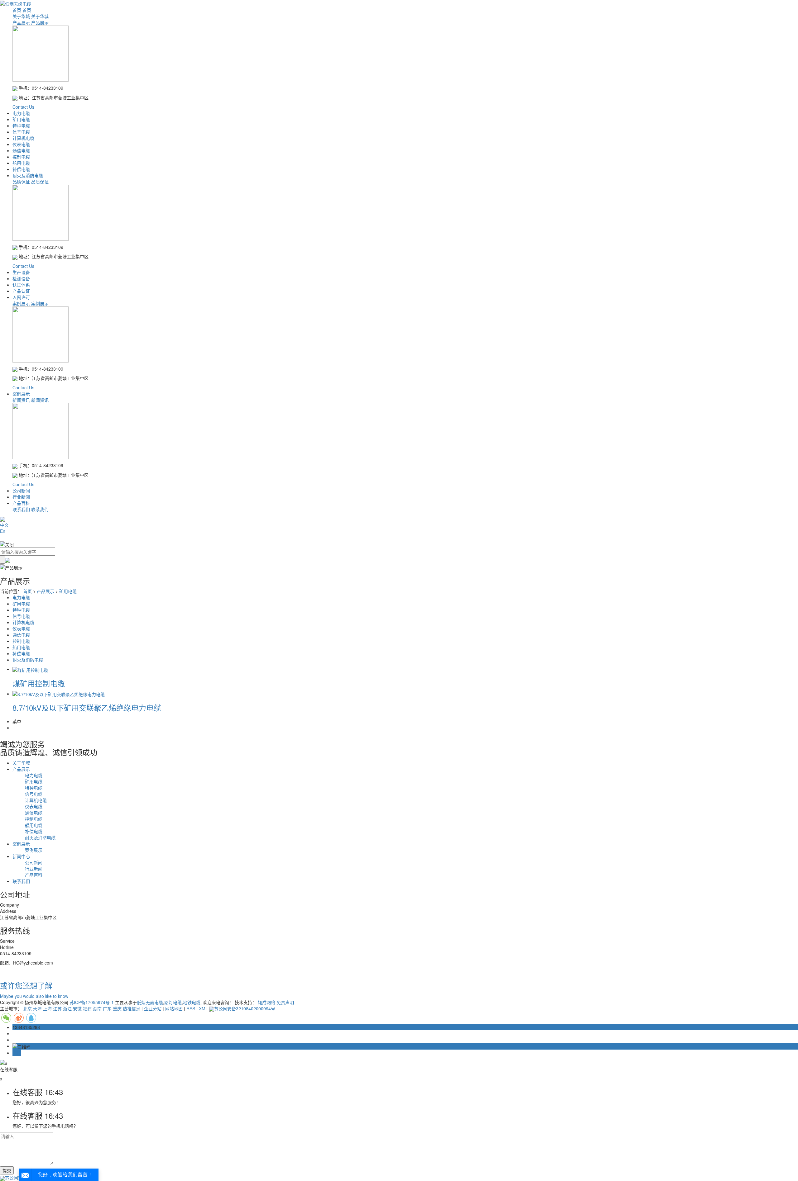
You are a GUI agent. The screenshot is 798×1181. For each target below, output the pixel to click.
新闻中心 (21, 856)
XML (203, 1008)
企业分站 (152, 1008)
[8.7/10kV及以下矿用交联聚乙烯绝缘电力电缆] (58, 693)
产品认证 (21, 291)
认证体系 (21, 285)
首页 (16, 10)
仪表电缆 (21, 144)
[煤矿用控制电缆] (30, 669)
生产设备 (21, 272)
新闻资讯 (21, 400)
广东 (107, 1008)
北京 (27, 1008)
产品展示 (21, 22)
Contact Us (23, 107)
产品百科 (21, 503)
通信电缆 (21, 150)
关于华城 (21, 16)
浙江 (67, 1008)
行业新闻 (21, 497)
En (2, 531)
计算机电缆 (23, 138)
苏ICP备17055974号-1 (92, 1002)
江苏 (57, 1008)
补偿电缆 (21, 169)
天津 (37, 1008)
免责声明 (285, 1002)
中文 (4, 525)
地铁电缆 (191, 1002)
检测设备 (21, 278)
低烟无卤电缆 (150, 1002)
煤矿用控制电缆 (38, 683)
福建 (87, 1008)
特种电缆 (21, 125)
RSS (190, 1008)
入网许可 (21, 297)
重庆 (117, 1008)
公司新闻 (21, 490)
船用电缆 (21, 163)
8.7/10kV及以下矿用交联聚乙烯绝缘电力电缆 (86, 707)
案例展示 (21, 303)
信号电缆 (21, 132)
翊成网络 (266, 1002)
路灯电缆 (173, 1002)
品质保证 (21, 181)
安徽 (77, 1008)
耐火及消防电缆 (27, 175)
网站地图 (174, 1008)
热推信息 (131, 1008)
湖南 (97, 1008)
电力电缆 (21, 113)
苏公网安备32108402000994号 (244, 1008)
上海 (47, 1008)
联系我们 (21, 509)
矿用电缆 (21, 119)
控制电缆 (21, 157)
